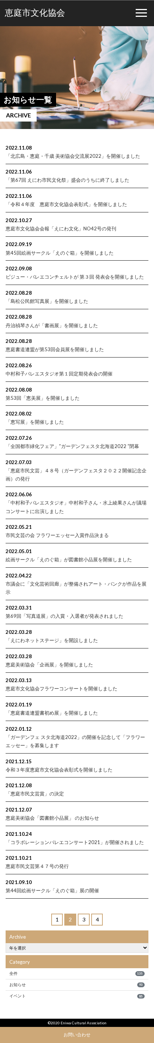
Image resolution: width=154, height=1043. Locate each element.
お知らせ (75, 984)
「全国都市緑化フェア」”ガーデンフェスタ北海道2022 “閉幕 (72, 446)
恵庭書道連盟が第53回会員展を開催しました (55, 349)
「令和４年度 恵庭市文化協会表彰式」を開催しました (66, 204)
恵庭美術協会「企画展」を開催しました (49, 665)
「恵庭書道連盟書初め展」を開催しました (52, 713)
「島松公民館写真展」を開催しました (47, 301)
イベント (75, 995)
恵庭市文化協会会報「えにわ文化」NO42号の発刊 (61, 228)
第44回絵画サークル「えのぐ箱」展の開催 (52, 890)
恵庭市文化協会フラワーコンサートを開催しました (61, 688)
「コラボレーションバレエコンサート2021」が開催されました (75, 842)
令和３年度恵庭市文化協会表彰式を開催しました (59, 770)
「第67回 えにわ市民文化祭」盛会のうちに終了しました (67, 180)
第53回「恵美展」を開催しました (43, 398)
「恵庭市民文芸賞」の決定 (35, 794)
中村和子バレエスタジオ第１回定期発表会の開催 (59, 374)
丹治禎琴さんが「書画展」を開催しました (52, 325)
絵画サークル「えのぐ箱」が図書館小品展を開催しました (69, 559)
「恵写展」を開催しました (35, 422)
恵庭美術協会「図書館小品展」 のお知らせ (52, 818)
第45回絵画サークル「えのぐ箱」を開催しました (60, 253)
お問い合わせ (77, 1034)
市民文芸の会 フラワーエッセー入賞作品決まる (57, 535)
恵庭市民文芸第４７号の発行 (37, 866)
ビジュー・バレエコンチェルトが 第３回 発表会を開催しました (75, 277)
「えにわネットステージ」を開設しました (52, 640)
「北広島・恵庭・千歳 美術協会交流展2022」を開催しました (73, 156)
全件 (75, 973)
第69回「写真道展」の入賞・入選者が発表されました (64, 616)
